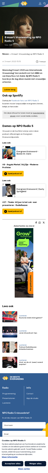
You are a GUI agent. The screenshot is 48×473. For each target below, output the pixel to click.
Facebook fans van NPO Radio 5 (25, 101)
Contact (29, 394)
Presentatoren (8, 398)
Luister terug (9, 90)
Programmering (9, 394)
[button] (3, 3)
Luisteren (6, 403)
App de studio (32, 398)
